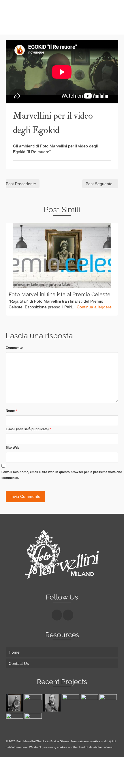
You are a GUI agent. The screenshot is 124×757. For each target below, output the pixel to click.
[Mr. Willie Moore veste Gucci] (90, 703)
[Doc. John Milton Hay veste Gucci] (34, 721)
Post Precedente (21, 183)
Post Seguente (99, 183)
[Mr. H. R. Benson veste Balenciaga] (71, 703)
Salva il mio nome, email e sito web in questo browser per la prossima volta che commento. (61, 474)
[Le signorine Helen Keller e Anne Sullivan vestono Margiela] (34, 703)
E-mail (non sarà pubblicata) (28, 429)
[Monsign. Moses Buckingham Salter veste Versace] (15, 703)
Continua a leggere (94, 307)
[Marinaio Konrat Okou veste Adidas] (15, 721)
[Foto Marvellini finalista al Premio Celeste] (62, 255)
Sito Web (12, 447)
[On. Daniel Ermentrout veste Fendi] (52, 703)
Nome (11, 410)
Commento (14, 347)
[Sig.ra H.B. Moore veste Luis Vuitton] (108, 703)
